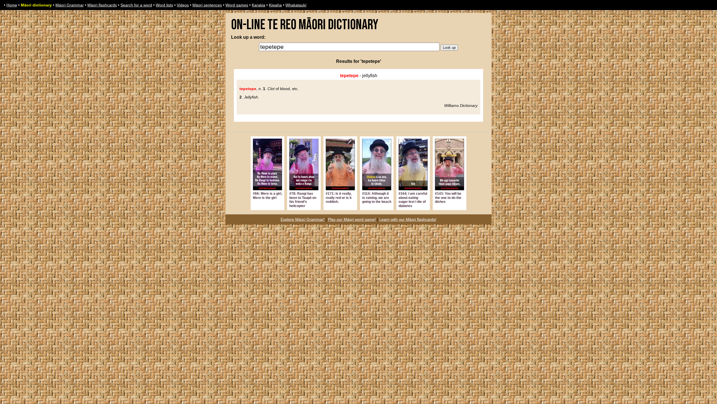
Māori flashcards (102, 5)
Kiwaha (275, 5)
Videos (183, 5)
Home (11, 5)
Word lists (164, 5)
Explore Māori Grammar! (303, 219)
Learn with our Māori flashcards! (407, 219)
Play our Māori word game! (352, 219)
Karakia (258, 5)
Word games (236, 5)
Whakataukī (295, 5)
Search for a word (136, 5)
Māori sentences (207, 5)
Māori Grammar (69, 5)
